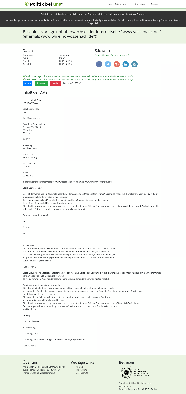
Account (155, 4)
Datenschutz (82, 372)
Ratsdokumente (122, 4)
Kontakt (79, 366)
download (41, 83)
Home (110, 4)
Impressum (81, 369)
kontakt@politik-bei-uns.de (138, 383)
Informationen (140, 4)
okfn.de (127, 386)
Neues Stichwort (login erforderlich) (112, 55)
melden (55, 83)
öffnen (27, 83)
